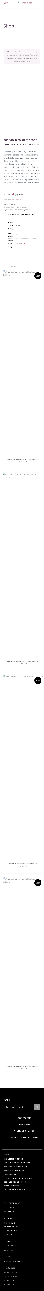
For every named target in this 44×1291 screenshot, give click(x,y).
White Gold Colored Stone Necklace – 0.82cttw (23, 460)
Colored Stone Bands (15, 1182)
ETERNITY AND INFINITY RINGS (18, 1178)
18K (18, 234)
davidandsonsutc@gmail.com (14, 1261)
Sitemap (8, 1234)
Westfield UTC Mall (10, 1272)
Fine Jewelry (10, 1174)
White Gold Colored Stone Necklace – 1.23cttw (23, 662)
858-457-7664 (8, 1250)
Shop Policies (11, 1223)
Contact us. (18, 200)
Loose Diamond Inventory (17, 1163)
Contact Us (24, 1118)
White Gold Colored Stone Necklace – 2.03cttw (23, 1067)
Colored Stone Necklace (19, 207)
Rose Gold (20, 243)
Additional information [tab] (21, 214)
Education (9, 1207)
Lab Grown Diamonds (14, 1190)
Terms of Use (10, 1231)
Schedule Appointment (24, 1137)
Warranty (24, 1124)
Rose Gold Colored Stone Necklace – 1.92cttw (23, 865)
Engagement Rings (13, 1159)
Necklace (28, 210)
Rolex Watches (11, 1186)
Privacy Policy (11, 1227)
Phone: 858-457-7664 (24, 1130)
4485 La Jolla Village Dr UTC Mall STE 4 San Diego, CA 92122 (12, 1280)
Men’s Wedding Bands (15, 1170)
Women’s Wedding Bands (16, 1166)
